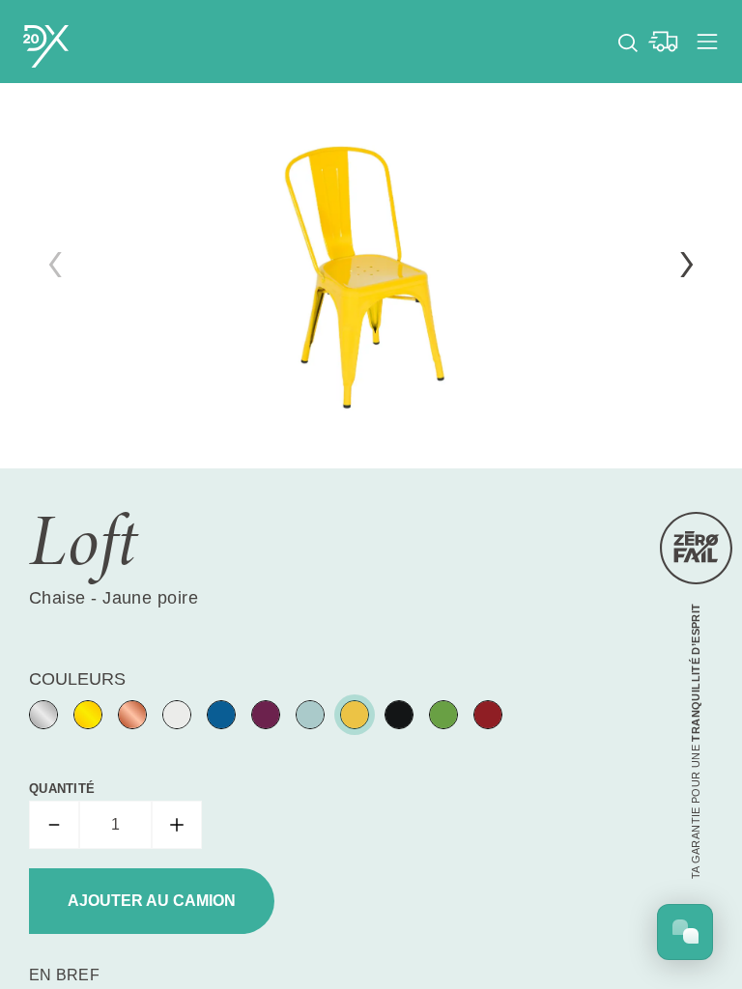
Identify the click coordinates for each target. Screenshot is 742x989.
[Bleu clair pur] (221, 714)
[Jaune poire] (354, 714)
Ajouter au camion (152, 900)
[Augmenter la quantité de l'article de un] (177, 825)
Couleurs (77, 679)
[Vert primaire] (443, 714)
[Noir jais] (399, 714)
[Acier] (43, 714)
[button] (687, 264)
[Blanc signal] (176, 714)
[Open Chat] (685, 932)
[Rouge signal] (487, 714)
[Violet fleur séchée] (265, 714)
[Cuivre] (132, 714)
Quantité (62, 788)
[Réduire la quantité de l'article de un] (54, 825)
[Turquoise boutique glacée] (310, 714)
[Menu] (707, 41)
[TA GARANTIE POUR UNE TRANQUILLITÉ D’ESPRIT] (696, 548)
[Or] (87, 714)
